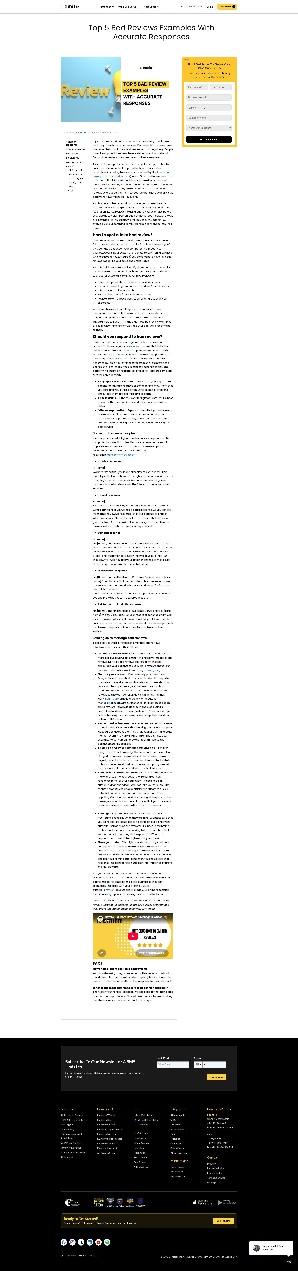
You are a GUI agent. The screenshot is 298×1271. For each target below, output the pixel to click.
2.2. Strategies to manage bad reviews (76, 182)
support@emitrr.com (218, 1118)
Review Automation (71, 1147)
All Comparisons (106, 1152)
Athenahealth (177, 1115)
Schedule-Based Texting (73, 1152)
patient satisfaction (116, 358)
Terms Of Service (216, 1177)
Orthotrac (175, 1143)
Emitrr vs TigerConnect (109, 1129)
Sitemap (211, 1182)
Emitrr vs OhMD (106, 1124)
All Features (67, 1156)
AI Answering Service (72, 1115)
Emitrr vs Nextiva (106, 1133)
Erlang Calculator (143, 1115)
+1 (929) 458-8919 (217, 1142)
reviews (130, 346)
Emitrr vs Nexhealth (107, 1148)
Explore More (177, 1176)
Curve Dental (177, 1148)
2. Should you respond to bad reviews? (73, 162)
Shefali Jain (80, 132)
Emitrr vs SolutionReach (109, 1138)
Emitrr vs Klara (105, 1119)
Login (210, 6)
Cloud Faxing (67, 1129)
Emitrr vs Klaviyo (106, 1143)
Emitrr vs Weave (106, 1115)
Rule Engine (67, 1124)
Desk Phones (177, 1166)
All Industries (141, 1166)
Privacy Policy (214, 1173)
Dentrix (174, 1133)
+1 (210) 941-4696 (217, 1123)
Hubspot (175, 1138)
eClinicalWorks (178, 1129)
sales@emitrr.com (216, 1138)
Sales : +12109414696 (190, 6)
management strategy (120, 455)
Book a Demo (223, 1220)
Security (211, 1163)
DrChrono (175, 1124)
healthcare (112, 698)
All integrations (178, 1152)
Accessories (176, 1171)
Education (139, 1147)
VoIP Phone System (71, 1142)
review (110, 890)
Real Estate (140, 1162)
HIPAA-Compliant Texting (75, 1119)
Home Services (142, 1143)
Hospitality (140, 1152)
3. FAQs (69, 190)
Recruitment (140, 1157)
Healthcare (140, 1138)
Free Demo (225, 6)
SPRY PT (175, 1119)
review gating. (152, 670)
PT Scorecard (141, 1124)
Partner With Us (215, 1168)
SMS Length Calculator (146, 1119)
